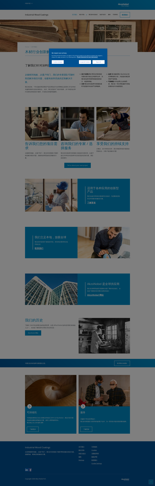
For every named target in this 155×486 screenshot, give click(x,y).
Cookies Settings (57, 62)
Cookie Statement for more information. (87, 57)
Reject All (98, 62)
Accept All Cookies (85, 62)
